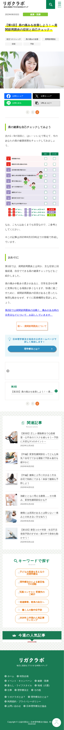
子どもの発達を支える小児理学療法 (32, 572)
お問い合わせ (14, 706)
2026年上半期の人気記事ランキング (32, 618)
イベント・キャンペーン (19, 681)
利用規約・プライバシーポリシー (24, 701)
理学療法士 (23, 690)
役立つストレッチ (14, 39)
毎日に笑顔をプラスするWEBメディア (23, 4)
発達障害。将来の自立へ (32, 602)
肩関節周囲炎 (50, 39)
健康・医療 (35, 14)
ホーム (10, 676)
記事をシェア (18, 96)
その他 (37, 690)
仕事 (9, 690)
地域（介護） (44, 685)
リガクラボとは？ (16, 697)
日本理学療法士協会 (36, 706)
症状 (13, 44)
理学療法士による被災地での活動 (32, 583)
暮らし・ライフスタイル (19, 685)
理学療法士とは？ (40, 697)
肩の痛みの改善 (32, 39)
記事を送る (17, 103)
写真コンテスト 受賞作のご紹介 (32, 593)
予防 (32, 44)
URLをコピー (46, 103)
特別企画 (24, 676)
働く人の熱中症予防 (32, 610)
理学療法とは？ (32, 348)
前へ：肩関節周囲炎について (32, 326)
